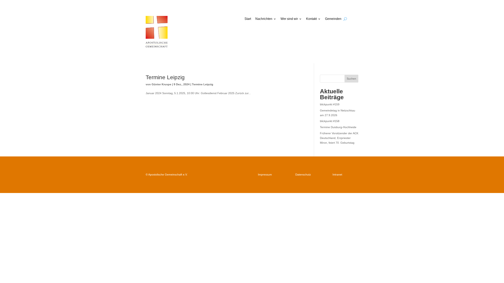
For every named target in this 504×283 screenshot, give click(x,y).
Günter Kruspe (161, 84)
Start (248, 18)
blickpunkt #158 (329, 121)
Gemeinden (333, 18)
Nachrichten (263, 18)
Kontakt (311, 18)
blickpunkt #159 (329, 104)
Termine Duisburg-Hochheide (338, 127)
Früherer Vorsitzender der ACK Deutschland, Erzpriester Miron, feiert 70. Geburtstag (339, 138)
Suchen (351, 78)
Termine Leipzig (165, 77)
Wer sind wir (289, 18)
